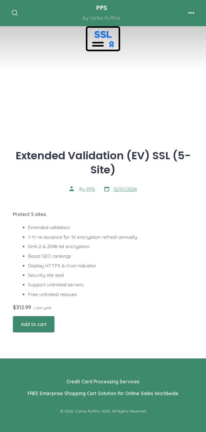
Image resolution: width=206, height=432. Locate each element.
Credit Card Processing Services (103, 381)
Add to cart (34, 324)
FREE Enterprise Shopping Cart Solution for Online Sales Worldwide (103, 393)
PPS (90, 189)
